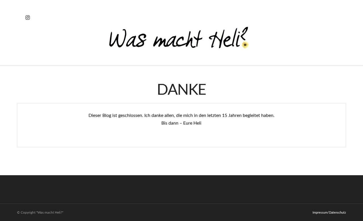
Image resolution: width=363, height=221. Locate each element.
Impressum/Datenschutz (329, 212)
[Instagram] (28, 17)
